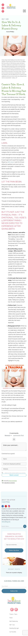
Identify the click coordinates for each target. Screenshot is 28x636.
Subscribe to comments (9, 482)
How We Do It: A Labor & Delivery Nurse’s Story (11, 25)
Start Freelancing (13, 621)
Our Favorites (12, 631)
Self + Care (5, 19)
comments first (18, 435)
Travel (10, 617)
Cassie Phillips (6, 502)
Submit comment (14, 475)
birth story (10, 162)
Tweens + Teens (13, 614)
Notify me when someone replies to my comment (15, 472)
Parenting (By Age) (14, 628)
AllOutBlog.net (6, 522)
